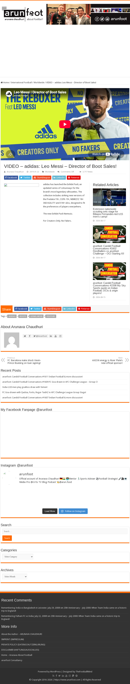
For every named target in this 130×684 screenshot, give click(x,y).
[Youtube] (66, 676)
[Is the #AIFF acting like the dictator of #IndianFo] (97, 500)
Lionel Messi (36, 316)
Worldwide (39, 82)
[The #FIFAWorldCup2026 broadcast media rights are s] (33, 492)
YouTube (51, 316)
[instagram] (69, 676)
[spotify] (76, 676)
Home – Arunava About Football (16, 655)
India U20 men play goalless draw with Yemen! (24, 387)
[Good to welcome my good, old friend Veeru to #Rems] (33, 502)
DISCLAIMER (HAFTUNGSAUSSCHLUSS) (20, 650)
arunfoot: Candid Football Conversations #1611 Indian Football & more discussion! (42, 376)
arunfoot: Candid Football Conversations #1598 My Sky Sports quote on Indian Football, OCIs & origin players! (109, 287)
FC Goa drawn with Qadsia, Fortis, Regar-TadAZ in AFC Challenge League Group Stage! (44, 392)
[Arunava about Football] (65, 14)
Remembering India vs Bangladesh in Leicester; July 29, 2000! (30, 607)
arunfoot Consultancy (11, 660)
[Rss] (53, 676)
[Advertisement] (65, 53)
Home (6, 82)
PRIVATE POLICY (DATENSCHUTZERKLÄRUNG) (23, 644)
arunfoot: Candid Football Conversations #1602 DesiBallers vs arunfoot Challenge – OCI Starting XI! (108, 249)
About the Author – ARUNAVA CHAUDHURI (21, 634)
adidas (12, 316)
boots (23, 316)
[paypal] (73, 676)
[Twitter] (59, 676)
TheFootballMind (84, 671)
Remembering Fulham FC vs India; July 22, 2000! (24, 616)
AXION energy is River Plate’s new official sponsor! (107, 360)
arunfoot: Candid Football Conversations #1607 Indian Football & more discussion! (42, 397)
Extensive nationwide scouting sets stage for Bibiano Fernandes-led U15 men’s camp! (108, 213)
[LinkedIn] (63, 676)
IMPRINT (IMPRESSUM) (12, 639)
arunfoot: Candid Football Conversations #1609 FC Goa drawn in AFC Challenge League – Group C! (50, 382)
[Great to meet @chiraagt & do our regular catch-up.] (97, 491)
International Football (21, 82)
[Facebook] (56, 676)
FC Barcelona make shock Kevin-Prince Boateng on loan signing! (24, 360)
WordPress (55, 671)
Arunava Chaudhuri (15, 172)
